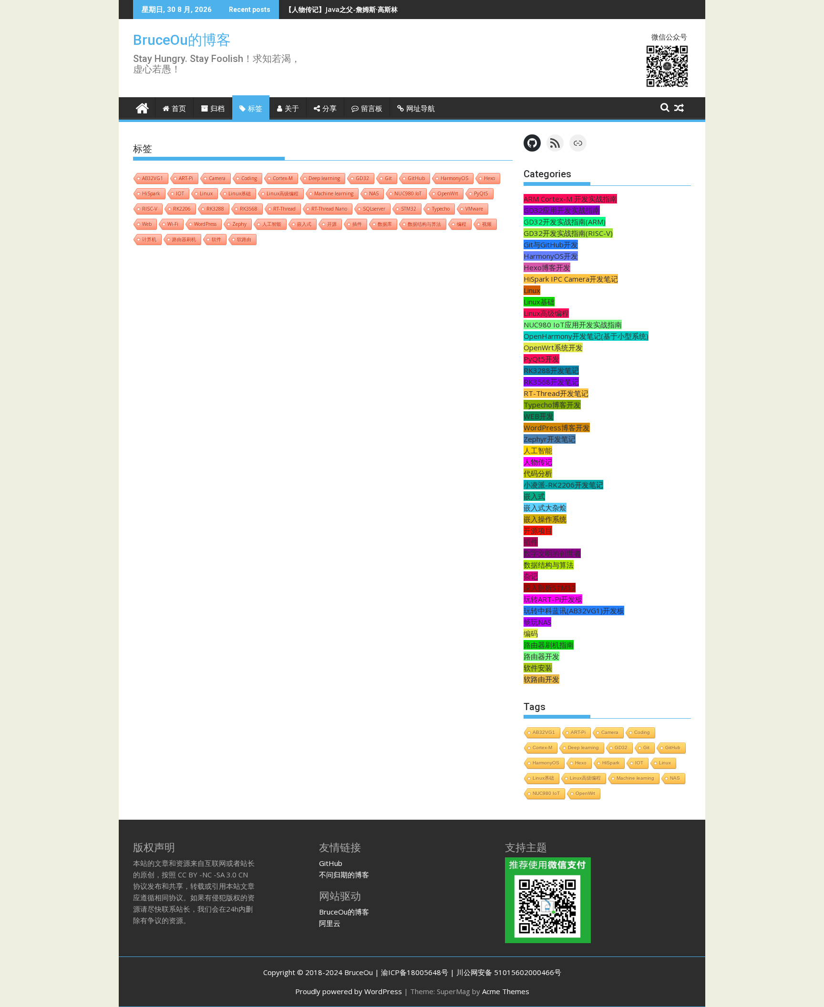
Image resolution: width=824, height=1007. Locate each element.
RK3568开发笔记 (551, 382)
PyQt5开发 (541, 359)
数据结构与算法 (424, 224)
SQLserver (374, 208)
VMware (474, 208)
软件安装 (538, 667)
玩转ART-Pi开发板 (553, 599)
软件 (216, 239)
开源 (332, 224)
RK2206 (182, 208)
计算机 (149, 239)
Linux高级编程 (283, 193)
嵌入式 (304, 224)
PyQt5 (481, 193)
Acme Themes (505, 991)
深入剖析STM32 (550, 587)
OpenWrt (447, 193)
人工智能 (271, 224)
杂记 (531, 576)
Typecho (441, 208)
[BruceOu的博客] (142, 107)
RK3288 (215, 208)
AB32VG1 (152, 178)
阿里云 (329, 923)
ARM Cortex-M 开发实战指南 (570, 198)
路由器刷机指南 (549, 645)
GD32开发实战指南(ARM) (565, 221)
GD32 (362, 178)
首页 (179, 108)
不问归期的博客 (344, 874)
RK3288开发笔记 (551, 370)
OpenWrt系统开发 (553, 347)
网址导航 (420, 108)
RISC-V (149, 208)
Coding (249, 178)
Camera (217, 178)
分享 (329, 108)
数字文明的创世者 (552, 553)
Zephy (239, 224)
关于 (292, 108)
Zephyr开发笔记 (550, 439)
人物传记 (538, 462)
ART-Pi (186, 178)
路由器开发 (541, 656)
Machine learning (333, 193)
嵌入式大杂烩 (545, 507)
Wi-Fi (172, 224)
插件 (357, 224)
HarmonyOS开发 (551, 256)
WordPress (205, 224)
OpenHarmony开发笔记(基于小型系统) (586, 336)
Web (147, 224)
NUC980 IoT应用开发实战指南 (573, 324)
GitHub (416, 178)
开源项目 (538, 530)
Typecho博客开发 (552, 404)
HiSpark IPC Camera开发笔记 (571, 279)
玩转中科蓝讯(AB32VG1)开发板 (574, 610)
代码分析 (538, 473)
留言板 (371, 108)
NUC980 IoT (408, 193)
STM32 (408, 208)
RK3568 (249, 208)
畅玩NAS (537, 622)
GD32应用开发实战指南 (562, 210)
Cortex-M (283, 178)
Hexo (489, 178)
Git (388, 178)
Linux (206, 193)
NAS (374, 193)
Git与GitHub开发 (551, 244)
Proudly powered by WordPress (348, 991)
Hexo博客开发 (547, 267)
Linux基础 (239, 193)
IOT (180, 193)
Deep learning (324, 178)
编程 (461, 224)
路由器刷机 (184, 239)
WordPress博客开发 (557, 427)
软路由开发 (541, 679)
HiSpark (151, 193)
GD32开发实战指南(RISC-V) (568, 233)
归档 (217, 108)
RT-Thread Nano (329, 208)
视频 (487, 224)
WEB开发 (539, 416)
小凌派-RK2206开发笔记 (563, 484)
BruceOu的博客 (182, 39)
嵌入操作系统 (545, 519)
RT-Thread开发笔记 (556, 393)
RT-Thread (284, 208)
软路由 (244, 239)
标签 (255, 108)
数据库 (385, 224)
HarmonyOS (454, 178)
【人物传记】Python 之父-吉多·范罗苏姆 (347, 9)
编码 (531, 633)
